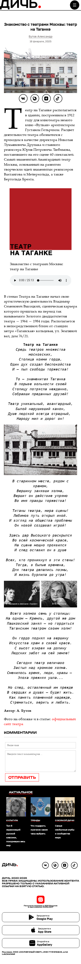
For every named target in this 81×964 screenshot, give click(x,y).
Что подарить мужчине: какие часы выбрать (39, 829)
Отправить (22, 777)
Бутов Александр (40, 36)
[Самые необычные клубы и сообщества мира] (65, 807)
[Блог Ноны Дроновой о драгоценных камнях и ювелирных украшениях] (34, 98)
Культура (12, 820)
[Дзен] (46, 98)
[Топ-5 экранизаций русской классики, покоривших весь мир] (16, 807)
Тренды (35, 820)
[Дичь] (20, 8)
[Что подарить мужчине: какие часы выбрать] (40, 807)
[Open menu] (74, 5)
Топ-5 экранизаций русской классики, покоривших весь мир (15, 835)
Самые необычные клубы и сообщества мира (64, 831)
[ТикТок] (58, 98)
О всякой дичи (64, 820)
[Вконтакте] (23, 98)
